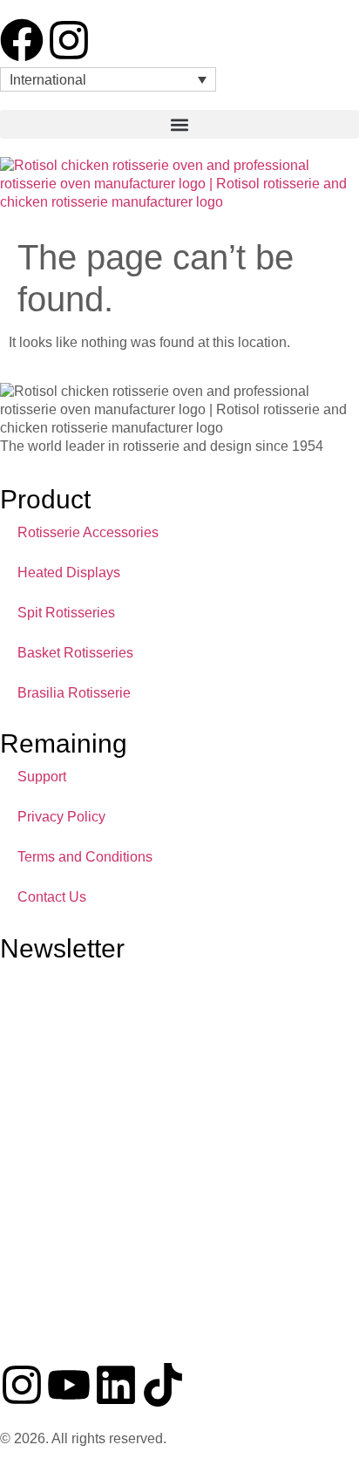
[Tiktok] (163, 1385)
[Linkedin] (116, 1385)
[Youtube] (69, 1385)
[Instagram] (69, 40)
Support (41, 776)
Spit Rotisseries (66, 612)
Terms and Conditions (84, 856)
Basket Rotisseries (75, 652)
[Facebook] (22, 40)
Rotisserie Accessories (88, 532)
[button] (179, 124)
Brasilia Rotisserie (74, 692)
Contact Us (51, 896)
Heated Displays (68, 572)
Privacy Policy (61, 816)
